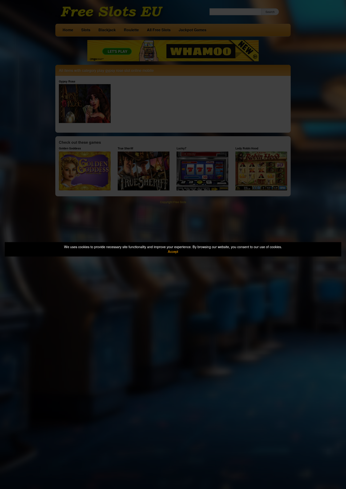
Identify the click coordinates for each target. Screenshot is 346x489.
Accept (173, 251)
